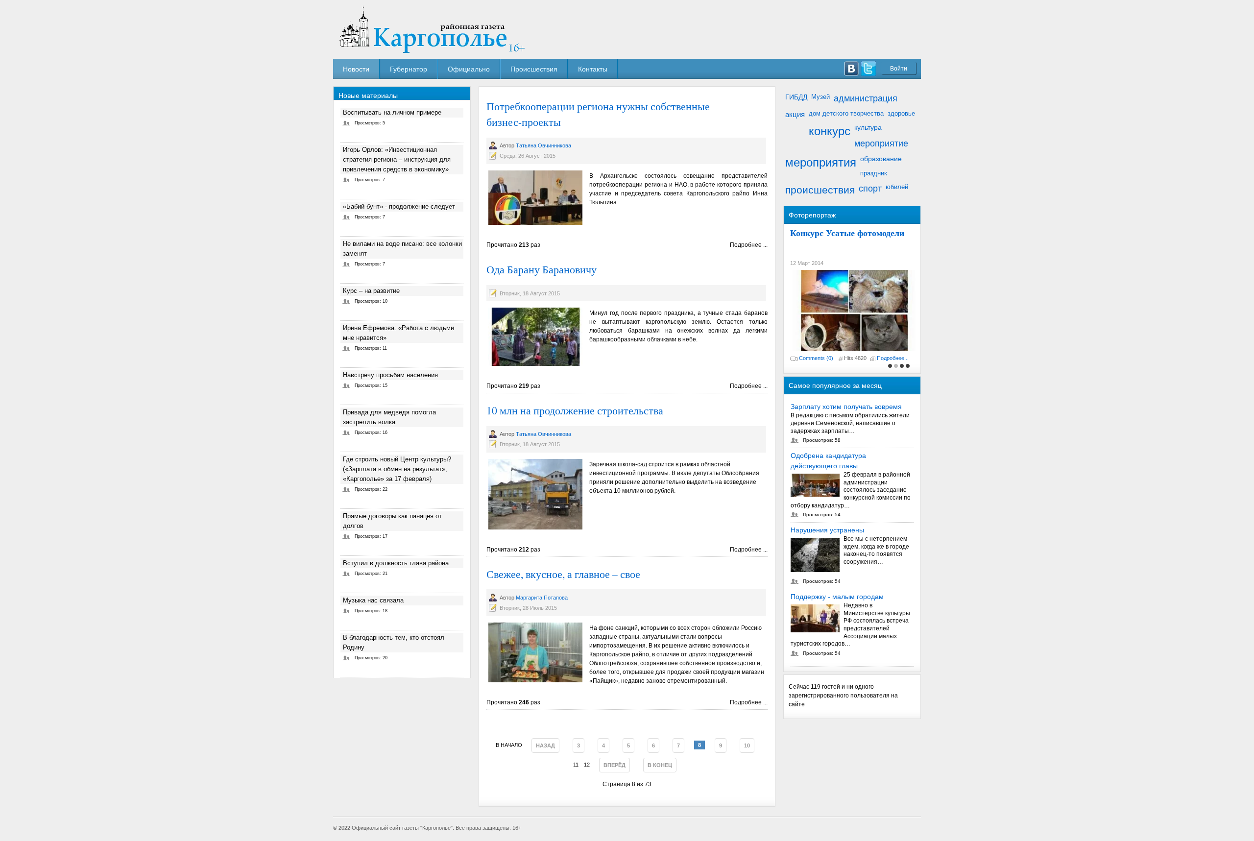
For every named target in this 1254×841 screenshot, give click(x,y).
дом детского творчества (846, 113)
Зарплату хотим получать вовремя (846, 406)
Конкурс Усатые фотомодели (847, 232)
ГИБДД (796, 97)
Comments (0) (816, 358)
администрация (865, 98)
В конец (660, 765)
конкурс (829, 131)
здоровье (901, 113)
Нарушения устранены (827, 530)
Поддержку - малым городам (837, 597)
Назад (545, 745)
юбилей (897, 187)
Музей (820, 96)
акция (795, 114)
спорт (870, 188)
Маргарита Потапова (542, 598)
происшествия (820, 189)
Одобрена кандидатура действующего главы (828, 461)
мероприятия (820, 162)
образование (881, 159)
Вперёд (614, 765)
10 (747, 745)
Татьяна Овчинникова (543, 145)
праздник (873, 173)
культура (868, 127)
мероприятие (881, 143)
